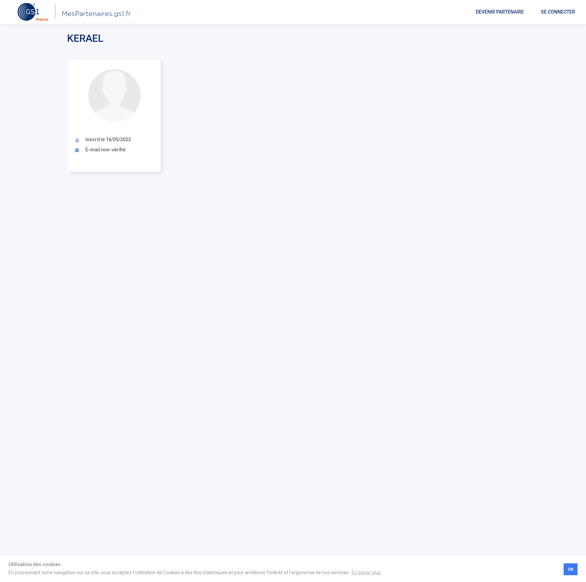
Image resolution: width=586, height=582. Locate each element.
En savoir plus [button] (366, 572)
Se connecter (558, 12)
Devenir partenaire (500, 12)
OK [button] (570, 569)
